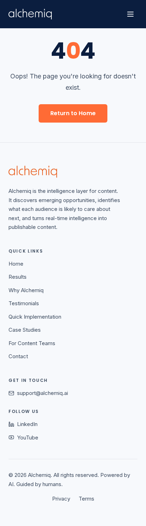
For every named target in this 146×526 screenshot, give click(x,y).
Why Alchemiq (26, 290)
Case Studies (25, 329)
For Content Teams (32, 343)
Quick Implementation (35, 316)
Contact (18, 356)
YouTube (27, 437)
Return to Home (73, 113)
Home (16, 263)
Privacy (61, 498)
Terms (86, 498)
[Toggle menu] (130, 14)
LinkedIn (27, 424)
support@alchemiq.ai (42, 393)
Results (18, 276)
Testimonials (24, 303)
